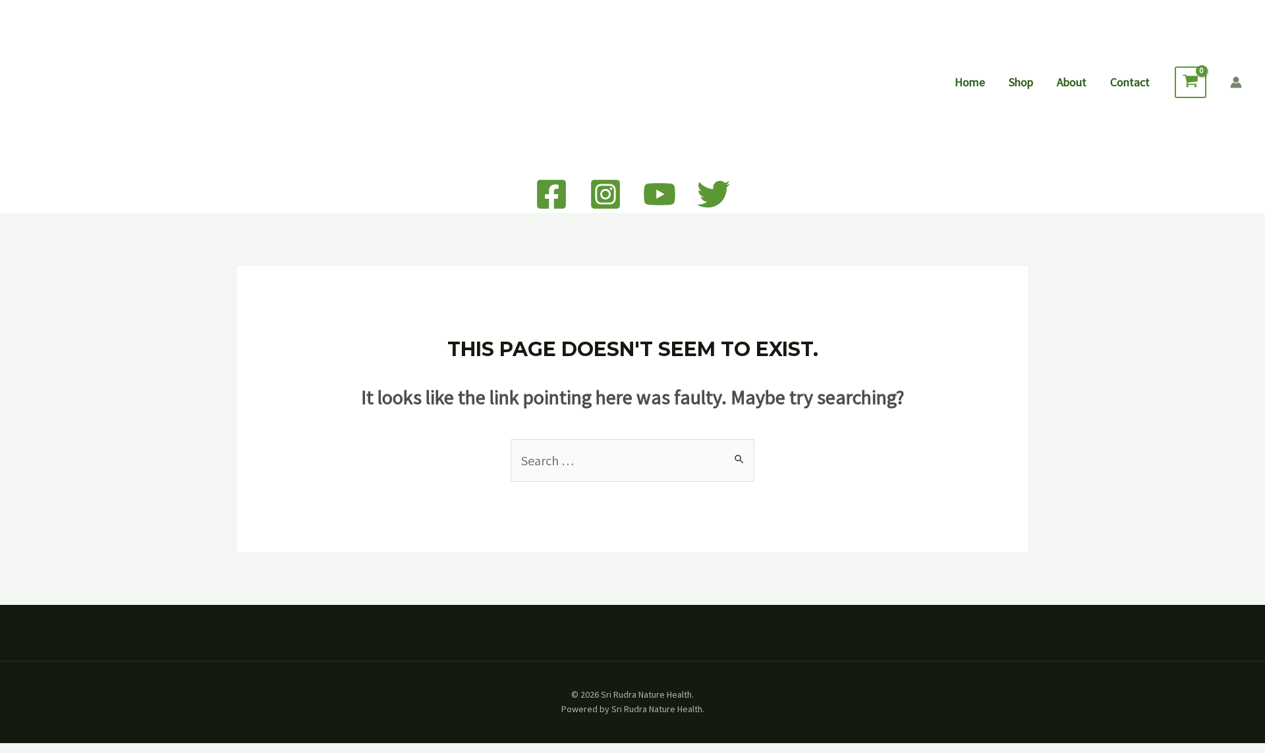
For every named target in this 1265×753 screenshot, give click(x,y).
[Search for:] (632, 460)
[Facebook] (551, 194)
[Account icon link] (1236, 82)
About (1071, 82)
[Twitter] (713, 194)
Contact (1130, 82)
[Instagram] (605, 194)
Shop (1021, 82)
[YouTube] (659, 194)
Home (970, 82)
